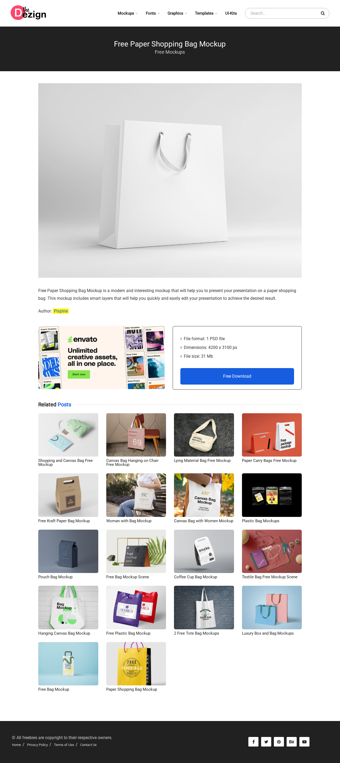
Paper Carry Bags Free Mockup (269, 460)
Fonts (151, 13)
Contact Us (88, 745)
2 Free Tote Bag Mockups (196, 633)
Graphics (175, 13)
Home (16, 745)
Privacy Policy (37, 745)
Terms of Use (64, 745)
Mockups (126, 13)
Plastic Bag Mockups (260, 520)
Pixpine (61, 311)
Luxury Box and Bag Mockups (268, 633)
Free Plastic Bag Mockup (128, 633)
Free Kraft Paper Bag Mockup (64, 520)
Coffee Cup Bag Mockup (195, 577)
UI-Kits (231, 13)
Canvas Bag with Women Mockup (203, 520)
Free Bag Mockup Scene (127, 577)
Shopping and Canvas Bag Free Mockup (65, 462)
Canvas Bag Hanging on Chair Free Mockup (132, 462)
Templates (204, 13)
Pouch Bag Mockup (55, 577)
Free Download (237, 376)
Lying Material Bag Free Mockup (202, 460)
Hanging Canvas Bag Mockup (64, 633)
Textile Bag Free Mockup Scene (270, 577)
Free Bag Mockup (53, 689)
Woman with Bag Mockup (128, 520)
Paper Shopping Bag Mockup (131, 689)
